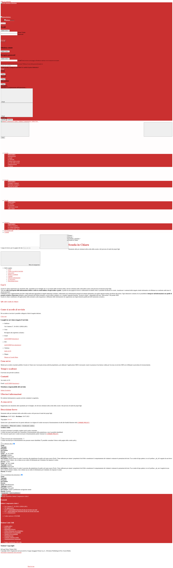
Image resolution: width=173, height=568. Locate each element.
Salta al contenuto (6, 1)
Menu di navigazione (34, 265)
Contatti (10, 276)
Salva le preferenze (15, 493)
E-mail (20, 60)
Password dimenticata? (7, 37)
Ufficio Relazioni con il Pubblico (13, 531)
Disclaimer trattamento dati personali (11, 552)
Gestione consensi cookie (11, 537)
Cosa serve (11, 273)
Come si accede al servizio (15, 271)
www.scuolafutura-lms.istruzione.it (11, 475)
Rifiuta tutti (15, 425)
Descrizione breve (13, 281)
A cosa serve (11, 279)
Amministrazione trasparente (12, 539)
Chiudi (3, 74)
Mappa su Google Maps (11, 357)
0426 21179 (7, 351)
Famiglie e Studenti (73, 238)
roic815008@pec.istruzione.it (12, 345)
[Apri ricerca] (158, 129)
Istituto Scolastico (6, 390)
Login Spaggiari (47, 64)
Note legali (7, 527)
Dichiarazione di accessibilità (12, 532)
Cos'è (9, 269)
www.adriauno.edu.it (7, 444)
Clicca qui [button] (3, 316)
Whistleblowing (8, 536)
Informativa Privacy (10, 529)
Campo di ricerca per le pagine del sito (12, 248)
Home (70, 235)
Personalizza (4, 425)
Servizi (70, 237)
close (2, 137)
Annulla (3, 119)
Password (20, 34)
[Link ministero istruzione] (9, 3)
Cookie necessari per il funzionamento (12, 438)
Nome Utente (21, 32)
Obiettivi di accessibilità (11, 534)
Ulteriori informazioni (14, 278)
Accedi (3, 23)
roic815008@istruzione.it (11, 339)
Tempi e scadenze (13, 274)
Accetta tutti (28, 425)
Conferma (9, 119)
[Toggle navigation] (15, 129)
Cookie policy (8, 526)
